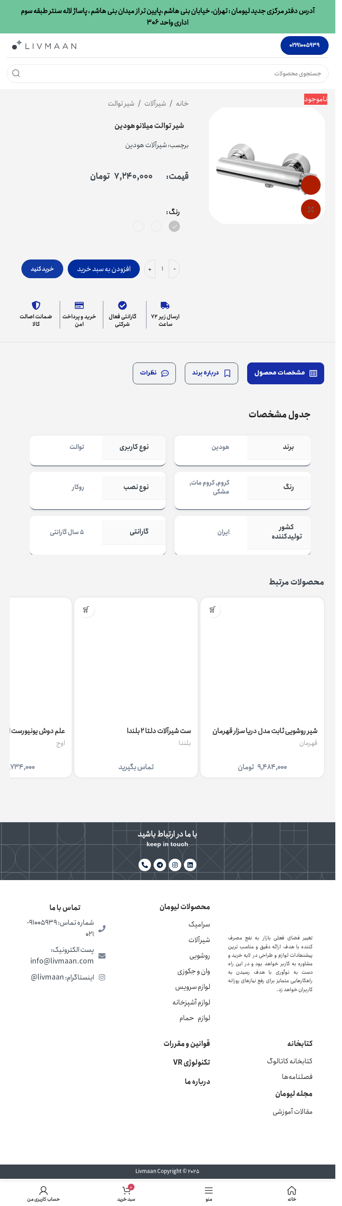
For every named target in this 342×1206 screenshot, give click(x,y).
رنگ (174, 212)
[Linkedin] (190, 865)
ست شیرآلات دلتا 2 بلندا (159, 731)
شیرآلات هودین (146, 145)
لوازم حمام (194, 1018)
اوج (60, 743)
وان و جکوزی (193, 971)
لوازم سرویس (192, 986)
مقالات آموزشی (293, 1111)
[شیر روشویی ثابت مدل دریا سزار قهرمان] (262, 659)
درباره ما (197, 1081)
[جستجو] (16, 73)
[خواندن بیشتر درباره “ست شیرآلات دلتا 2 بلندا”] (86, 609)
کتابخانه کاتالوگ (290, 1061)
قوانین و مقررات (186, 1044)
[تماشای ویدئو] (311, 185)
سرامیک (199, 924)
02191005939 (304, 45)
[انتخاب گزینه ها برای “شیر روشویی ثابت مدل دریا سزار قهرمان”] (212, 609)
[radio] (174, 226)
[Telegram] (160, 865)
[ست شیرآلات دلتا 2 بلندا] (136, 659)
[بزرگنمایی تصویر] (311, 209)
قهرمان (308, 743)
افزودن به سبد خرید (103, 269)
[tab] (285, 373)
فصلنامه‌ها (297, 1077)
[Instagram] (175, 865)
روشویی (199, 955)
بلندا (185, 743)
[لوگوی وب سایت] (44, 44)
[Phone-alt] (144, 865)
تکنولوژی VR (191, 1062)
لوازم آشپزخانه (191, 1002)
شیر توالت (121, 103)
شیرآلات (155, 103)
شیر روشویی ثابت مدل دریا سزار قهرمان (265, 731)
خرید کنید (42, 269)
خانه (182, 103)
